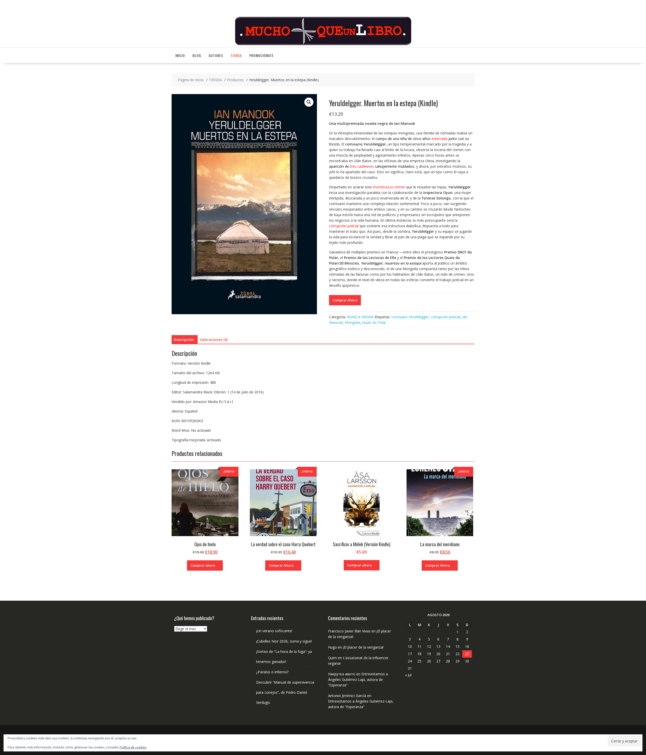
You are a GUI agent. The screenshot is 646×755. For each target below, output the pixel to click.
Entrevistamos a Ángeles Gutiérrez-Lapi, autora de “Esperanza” (358, 679)
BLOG (197, 55)
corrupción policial (445, 316)
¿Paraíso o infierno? (272, 672)
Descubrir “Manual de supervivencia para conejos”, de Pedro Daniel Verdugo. (285, 692)
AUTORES (216, 55)
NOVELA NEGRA (360, 316)
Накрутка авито (341, 674)
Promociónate (261, 55)
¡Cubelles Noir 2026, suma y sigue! (284, 641)
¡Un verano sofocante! (274, 630)
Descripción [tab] (184, 339)
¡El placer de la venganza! (363, 647)
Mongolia (352, 322)
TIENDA (236, 55)
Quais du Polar (374, 322)
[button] (308, 102)
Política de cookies (133, 747)
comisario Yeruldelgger (410, 316)
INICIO (180, 55)
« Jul (408, 675)
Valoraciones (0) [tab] (214, 339)
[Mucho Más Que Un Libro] (323, 44)
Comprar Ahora (345, 300)
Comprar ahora (203, 565)
